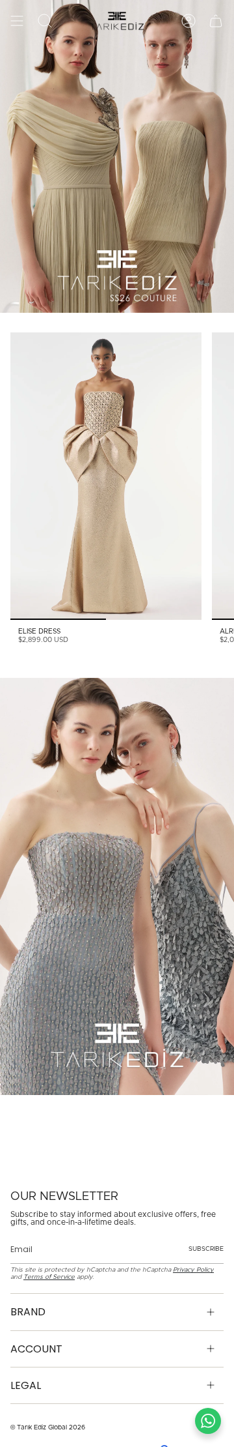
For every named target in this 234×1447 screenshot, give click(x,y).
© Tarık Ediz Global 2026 (47, 1427)
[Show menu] (17, 21)
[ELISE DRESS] (106, 476)
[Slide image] (117, 156)
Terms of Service (49, 1277)
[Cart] (215, 21)
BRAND (28, 1311)
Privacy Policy (193, 1269)
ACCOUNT (36, 1348)
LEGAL (25, 1385)
